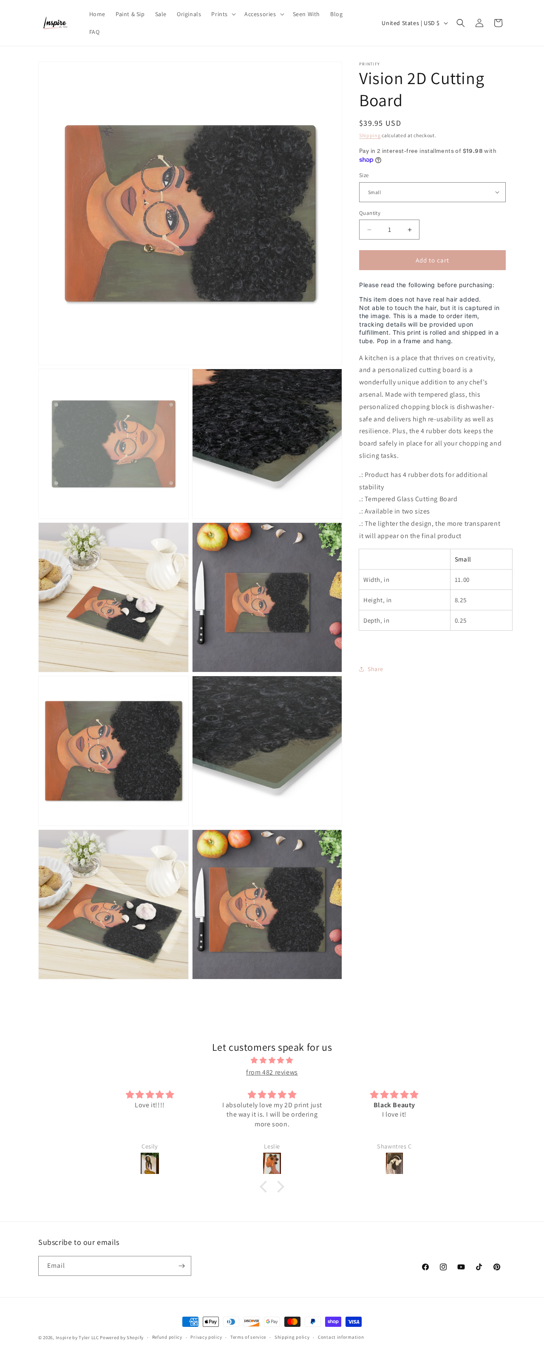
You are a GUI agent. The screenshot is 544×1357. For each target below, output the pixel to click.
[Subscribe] (181, 1266)
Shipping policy (292, 1337)
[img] (272, 1060)
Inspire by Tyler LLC (77, 1337)
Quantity (369, 213)
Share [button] (375, 669)
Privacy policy (206, 1337)
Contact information (341, 1337)
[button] (222, 14)
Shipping (370, 135)
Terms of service (248, 1337)
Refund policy (167, 1337)
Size (364, 175)
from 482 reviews (272, 1072)
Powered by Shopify (122, 1337)
